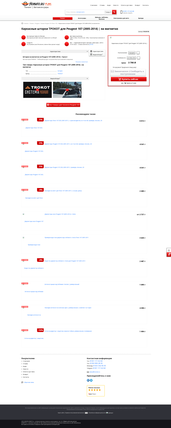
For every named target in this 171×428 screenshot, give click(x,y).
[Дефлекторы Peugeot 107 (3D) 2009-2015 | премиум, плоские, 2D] (33, 174)
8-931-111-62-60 (128, 11)
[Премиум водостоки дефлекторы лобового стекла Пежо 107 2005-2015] (33, 244)
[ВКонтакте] (88, 380)
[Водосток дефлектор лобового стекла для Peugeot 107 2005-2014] (33, 268)
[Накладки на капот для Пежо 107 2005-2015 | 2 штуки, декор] (33, 198)
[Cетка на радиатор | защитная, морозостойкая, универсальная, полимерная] (33, 338)
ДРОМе (91, 44)
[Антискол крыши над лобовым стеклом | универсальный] (33, 291)
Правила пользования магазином (74, 413)
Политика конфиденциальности (97, 413)
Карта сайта (61, 413)
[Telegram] (91, 380)
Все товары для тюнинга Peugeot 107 (64, 105)
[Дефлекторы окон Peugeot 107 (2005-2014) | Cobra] (33, 221)
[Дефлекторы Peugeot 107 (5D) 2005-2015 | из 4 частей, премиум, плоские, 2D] (33, 151)
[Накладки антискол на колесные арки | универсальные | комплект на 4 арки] (33, 315)
